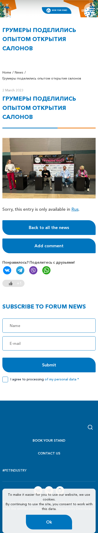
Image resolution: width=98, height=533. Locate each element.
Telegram (20, 270)
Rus (74, 209)
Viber (33, 270)
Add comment (49, 245)
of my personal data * (62, 379)
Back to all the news (49, 227)
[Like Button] (11, 283)
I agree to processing (44, 379)
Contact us (49, 453)
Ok (49, 522)
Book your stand (59, 10)
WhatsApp (46, 270)
